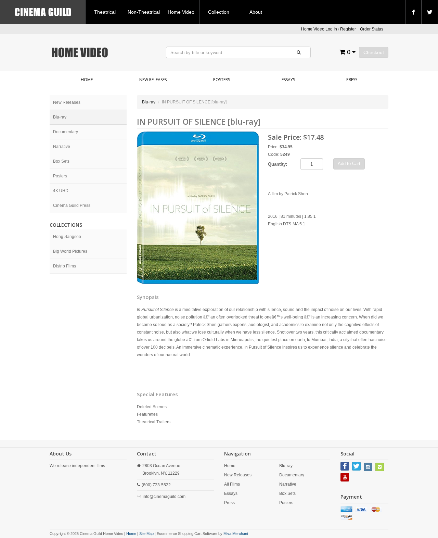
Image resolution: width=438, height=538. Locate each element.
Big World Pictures (70, 251)
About (255, 12)
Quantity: (277, 164)
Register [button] (348, 29)
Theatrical (105, 12)
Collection (218, 12)
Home (87, 80)
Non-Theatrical (144, 12)
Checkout (373, 52)
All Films (232, 484)
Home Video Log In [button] (319, 29)
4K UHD (60, 190)
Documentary (65, 131)
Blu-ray (59, 117)
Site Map (146, 533)
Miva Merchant (235, 533)
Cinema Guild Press (71, 205)
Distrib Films (64, 266)
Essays (288, 80)
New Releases (153, 80)
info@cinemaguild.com (164, 496)
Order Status (371, 29)
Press (351, 80)
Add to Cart (349, 163)
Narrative (61, 146)
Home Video (181, 12)
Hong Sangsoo (67, 236)
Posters (221, 80)
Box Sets (61, 161)
